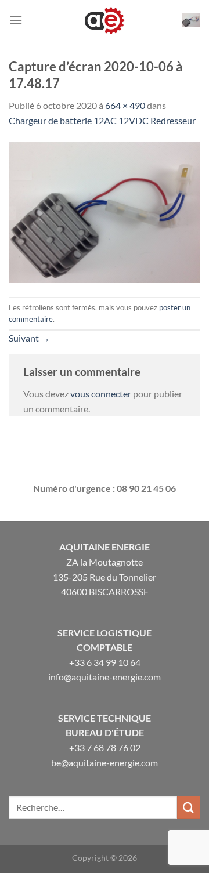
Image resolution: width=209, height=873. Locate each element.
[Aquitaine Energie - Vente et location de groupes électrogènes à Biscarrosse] (104, 20)
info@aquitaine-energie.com (104, 676)
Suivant (29, 337)
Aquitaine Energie (104, 546)
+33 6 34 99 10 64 (104, 662)
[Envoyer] (188, 807)
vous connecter (100, 393)
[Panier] (191, 20)
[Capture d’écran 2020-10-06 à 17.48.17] (104, 210)
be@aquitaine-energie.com (104, 762)
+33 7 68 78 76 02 (104, 747)
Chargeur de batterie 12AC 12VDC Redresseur (102, 120)
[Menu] (16, 20)
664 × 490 (125, 105)
